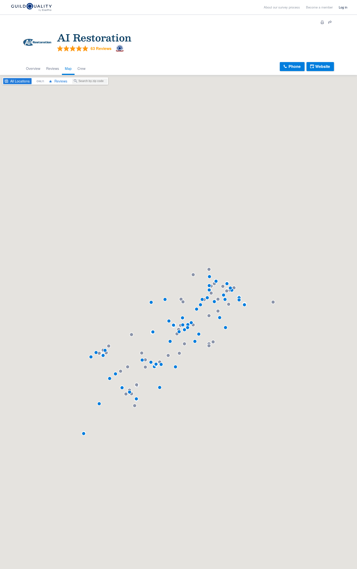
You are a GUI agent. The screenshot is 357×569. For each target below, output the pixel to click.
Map (68, 68)
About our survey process (282, 7)
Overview (33, 68)
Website (322, 66)
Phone (295, 66)
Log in (343, 7)
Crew (81, 68)
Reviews (52, 68)
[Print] (322, 22)
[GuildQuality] (31, 7)
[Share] (330, 22)
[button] (105, 350)
